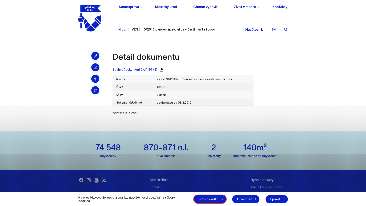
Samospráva (129, 7)
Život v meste (245, 7)
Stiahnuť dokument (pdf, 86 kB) (134, 69)
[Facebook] (81, 180)
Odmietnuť (244, 199)
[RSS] (104, 180)
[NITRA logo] (96, 18)
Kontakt (155, 187)
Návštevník (254, 29)
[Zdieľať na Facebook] (95, 78)
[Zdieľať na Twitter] (95, 90)
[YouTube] (96, 180)
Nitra (122, 29)
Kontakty (279, 7)
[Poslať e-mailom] (95, 67)
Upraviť (275, 199)
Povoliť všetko (208, 199)
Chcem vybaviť (205, 7)
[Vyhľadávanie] (285, 29)
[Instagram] (89, 180)
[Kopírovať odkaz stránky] (95, 56)
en (274, 29)
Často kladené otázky (266, 187)
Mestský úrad (166, 7)
